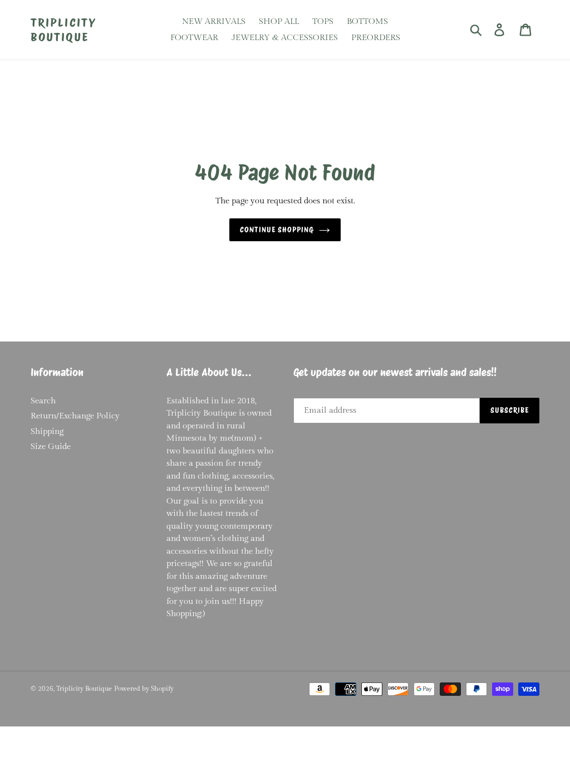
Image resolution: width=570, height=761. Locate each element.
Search (43, 401)
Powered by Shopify (144, 688)
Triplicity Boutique (63, 29)
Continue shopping (277, 230)
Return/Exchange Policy (75, 416)
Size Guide (51, 446)
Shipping (47, 431)
